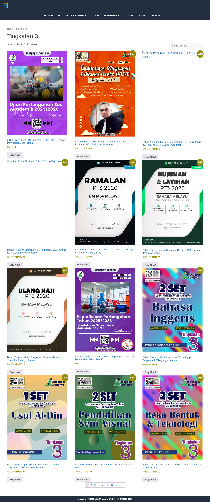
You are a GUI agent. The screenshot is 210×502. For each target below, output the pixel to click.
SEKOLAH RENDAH (76, 15)
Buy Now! (15, 155)
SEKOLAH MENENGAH (107, 15)
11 (117, 485)
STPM (142, 15)
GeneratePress (125, 499)
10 (112, 485)
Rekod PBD (156, 15)
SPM (130, 15)
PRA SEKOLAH (52, 15)
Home (10, 29)
